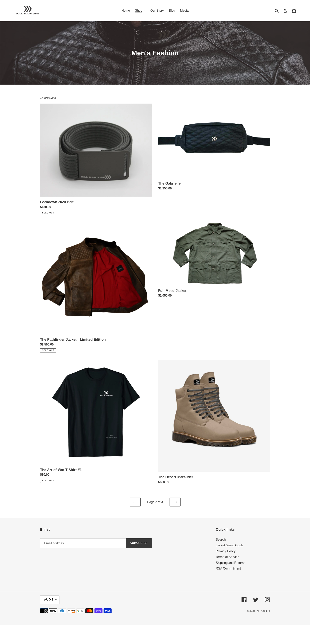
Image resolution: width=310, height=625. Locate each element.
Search (221, 539)
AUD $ (48, 599)
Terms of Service (227, 557)
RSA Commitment (228, 568)
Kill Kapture (263, 610)
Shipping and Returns (230, 562)
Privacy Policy (226, 551)
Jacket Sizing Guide (229, 545)
